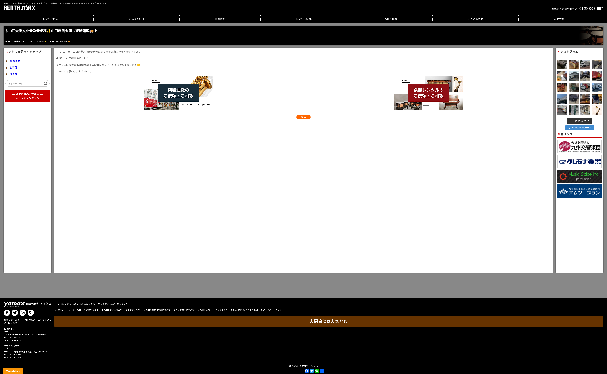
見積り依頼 (390, 18)
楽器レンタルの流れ (27, 97)
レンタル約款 (134, 309)
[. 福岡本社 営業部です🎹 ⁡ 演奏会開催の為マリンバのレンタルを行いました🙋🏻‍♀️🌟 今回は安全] (574, 65)
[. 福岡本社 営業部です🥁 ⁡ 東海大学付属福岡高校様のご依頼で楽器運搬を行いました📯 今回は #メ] (574, 76)
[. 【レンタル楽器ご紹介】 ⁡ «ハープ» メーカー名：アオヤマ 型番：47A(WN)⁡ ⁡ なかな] (597, 110)
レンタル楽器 (50, 18)
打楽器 (14, 67)
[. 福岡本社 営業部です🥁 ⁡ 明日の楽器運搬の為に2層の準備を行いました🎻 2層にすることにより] (597, 76)
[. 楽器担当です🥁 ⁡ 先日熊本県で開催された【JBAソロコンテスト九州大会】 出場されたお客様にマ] (585, 99)
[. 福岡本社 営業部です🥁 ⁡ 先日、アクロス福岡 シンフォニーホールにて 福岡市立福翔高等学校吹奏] (574, 87)
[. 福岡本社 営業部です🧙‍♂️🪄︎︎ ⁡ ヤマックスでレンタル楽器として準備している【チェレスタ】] (562, 76)
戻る (303, 117)
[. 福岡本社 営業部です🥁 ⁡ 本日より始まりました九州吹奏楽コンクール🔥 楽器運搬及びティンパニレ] (562, 65)
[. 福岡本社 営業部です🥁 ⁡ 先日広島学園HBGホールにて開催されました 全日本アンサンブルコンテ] (562, 99)
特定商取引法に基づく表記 (245, 309)
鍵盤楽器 (15, 61)
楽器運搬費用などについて (158, 309)
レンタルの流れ (305, 18)
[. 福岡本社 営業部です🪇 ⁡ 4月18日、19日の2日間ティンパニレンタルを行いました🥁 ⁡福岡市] (585, 76)
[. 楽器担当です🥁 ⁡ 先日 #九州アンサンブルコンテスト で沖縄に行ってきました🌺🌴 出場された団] (574, 110)
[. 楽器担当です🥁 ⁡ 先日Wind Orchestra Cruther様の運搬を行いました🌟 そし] (597, 99)
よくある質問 (475, 18)
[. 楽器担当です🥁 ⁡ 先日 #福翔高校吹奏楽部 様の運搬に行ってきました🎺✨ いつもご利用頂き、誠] (562, 110)
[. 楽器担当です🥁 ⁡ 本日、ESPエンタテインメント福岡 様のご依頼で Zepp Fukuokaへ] (585, 110)
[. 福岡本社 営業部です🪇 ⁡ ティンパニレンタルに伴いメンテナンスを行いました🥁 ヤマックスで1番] (574, 99)
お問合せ (559, 18)
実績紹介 (220, 18)
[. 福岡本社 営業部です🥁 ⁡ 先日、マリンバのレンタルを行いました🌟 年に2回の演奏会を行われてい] (562, 87)
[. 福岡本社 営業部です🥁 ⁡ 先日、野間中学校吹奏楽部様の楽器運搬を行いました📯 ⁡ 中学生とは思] (585, 87)
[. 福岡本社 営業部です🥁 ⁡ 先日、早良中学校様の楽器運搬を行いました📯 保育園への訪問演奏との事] (597, 87)
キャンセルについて (185, 309)
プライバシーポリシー (273, 309)
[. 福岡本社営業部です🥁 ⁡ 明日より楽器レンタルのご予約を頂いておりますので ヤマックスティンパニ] (597, 65)
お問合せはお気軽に (329, 321)
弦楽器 (14, 74)
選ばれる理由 (136, 18)
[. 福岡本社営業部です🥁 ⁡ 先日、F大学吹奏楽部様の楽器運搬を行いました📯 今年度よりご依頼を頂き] (585, 65)
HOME (60, 309)
